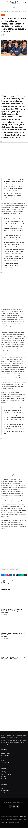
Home (2, 11)
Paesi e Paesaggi (5, 753)
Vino (3, 15)
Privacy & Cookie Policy (13, 811)
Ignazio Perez (23, 816)
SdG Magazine (5, 772)
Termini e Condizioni (10, 813)
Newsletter (4, 779)
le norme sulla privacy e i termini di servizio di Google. (13, 821)
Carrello (3, 793)
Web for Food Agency (13, 818)
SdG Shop (3, 788)
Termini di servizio (6, 822)
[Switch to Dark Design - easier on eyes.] (23, 2)
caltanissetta (5, 569)
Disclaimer (20, 813)
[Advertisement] (14, 75)
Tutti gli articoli (8, 11)
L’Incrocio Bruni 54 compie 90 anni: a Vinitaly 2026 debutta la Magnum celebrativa (11, 611)
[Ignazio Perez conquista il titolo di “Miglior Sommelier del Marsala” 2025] (14, 648)
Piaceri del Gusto (5, 755)
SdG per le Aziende (6, 774)
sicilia (17, 569)
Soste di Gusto (9, 35)
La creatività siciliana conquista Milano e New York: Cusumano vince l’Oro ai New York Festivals (13, 635)
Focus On (3, 760)
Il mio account (5, 790)
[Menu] (2, 2)
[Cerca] (26, 2)
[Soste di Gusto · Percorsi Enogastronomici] (14, 2)
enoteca (12, 569)
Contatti (3, 776)
